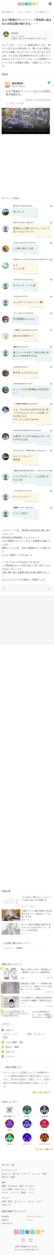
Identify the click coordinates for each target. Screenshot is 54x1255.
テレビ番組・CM (14, 1042)
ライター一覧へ (43, 1149)
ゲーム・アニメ (28, 1189)
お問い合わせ (7, 1223)
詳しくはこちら (40, 1092)
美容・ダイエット (36, 1034)
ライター (30, 1220)
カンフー (9, 948)
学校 (44, 1173)
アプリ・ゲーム (27, 1006)
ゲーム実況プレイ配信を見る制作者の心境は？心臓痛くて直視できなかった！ (36, 1000)
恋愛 (22, 978)
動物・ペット (26, 920)
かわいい (25, 933)
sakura (14, 33)
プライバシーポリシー (36, 1216)
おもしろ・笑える (28, 906)
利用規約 (5, 1216)
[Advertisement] (27, 166)
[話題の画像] (26, 4)
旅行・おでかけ (27, 1186)
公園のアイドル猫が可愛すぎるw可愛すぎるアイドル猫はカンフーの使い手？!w (36, 914)
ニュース (24, 992)
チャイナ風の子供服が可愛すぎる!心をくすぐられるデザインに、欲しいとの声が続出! (36, 927)
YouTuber (13, 1186)
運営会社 (5, 1220)
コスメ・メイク (11, 1034)
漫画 (4, 1186)
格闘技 (19, 948)
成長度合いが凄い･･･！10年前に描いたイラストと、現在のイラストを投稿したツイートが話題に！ (37, 986)
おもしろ (9, 1051)
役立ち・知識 (12, 1047)
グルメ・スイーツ (10, 1192)
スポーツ (25, 1173)
